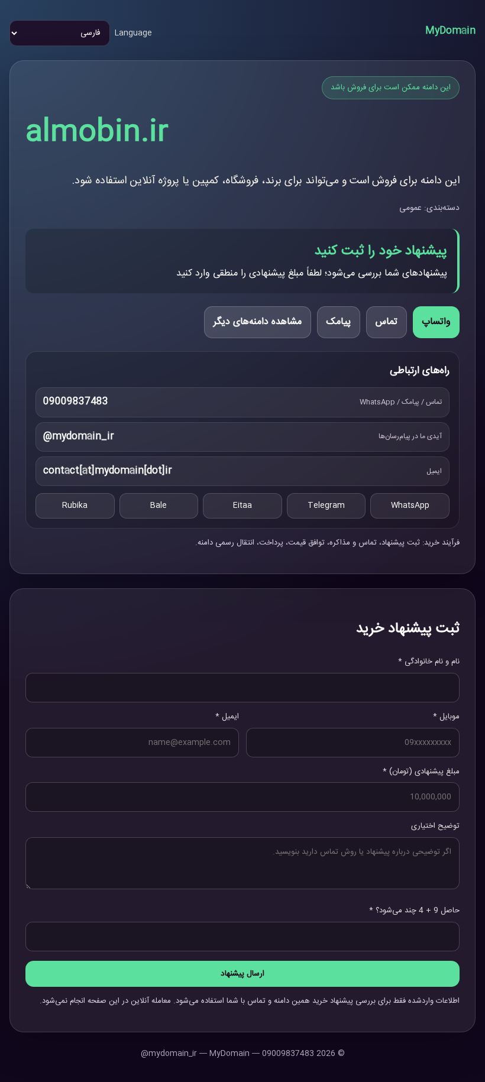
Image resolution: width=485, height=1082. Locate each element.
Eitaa (242, 505)
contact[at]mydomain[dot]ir (107, 471)
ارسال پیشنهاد (242, 973)
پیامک (338, 322)
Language (133, 33)
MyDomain (450, 31)
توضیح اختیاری (435, 825)
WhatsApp (410, 505)
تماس (386, 322)
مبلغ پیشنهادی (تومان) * (421, 771)
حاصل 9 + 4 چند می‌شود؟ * (414, 910)
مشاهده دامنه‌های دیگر (258, 322)
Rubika (75, 505)
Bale (158, 505)
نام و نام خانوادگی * (429, 661)
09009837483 (75, 402)
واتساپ (436, 322)
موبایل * (446, 716)
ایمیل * (227, 716)
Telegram (326, 505)
